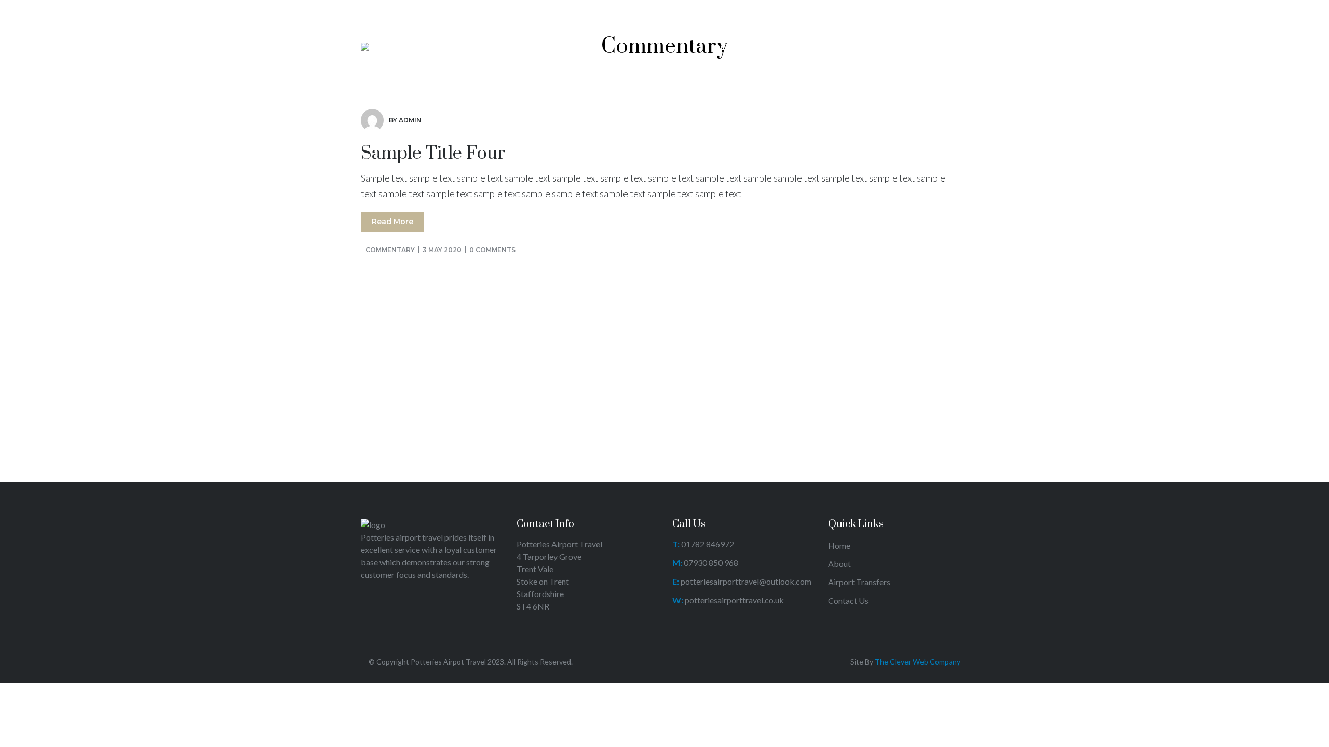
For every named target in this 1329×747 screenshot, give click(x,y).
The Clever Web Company (917, 661)
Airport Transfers (859, 582)
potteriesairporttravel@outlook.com (746, 581)
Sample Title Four (433, 153)
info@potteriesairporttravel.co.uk (628, 11)
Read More (392, 221)
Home (839, 545)
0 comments (492, 250)
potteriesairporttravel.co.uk (734, 600)
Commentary (390, 250)
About (839, 564)
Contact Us (848, 600)
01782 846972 (940, 12)
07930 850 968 (711, 563)
